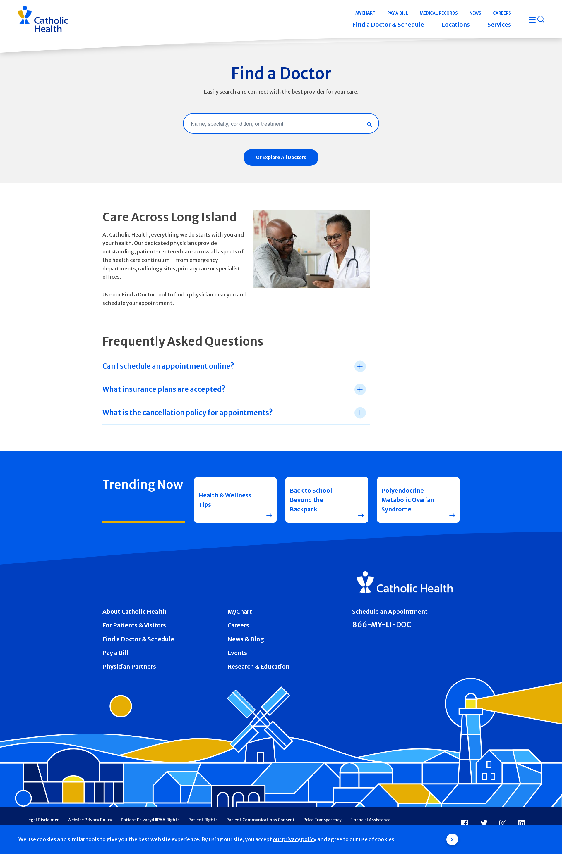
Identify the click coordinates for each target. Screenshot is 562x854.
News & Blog (245, 639)
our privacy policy (294, 839)
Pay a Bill (115, 652)
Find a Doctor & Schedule (138, 639)
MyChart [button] (365, 13)
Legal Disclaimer (42, 819)
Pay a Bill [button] (397, 13)
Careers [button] (502, 13)
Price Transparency (323, 819)
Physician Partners (129, 666)
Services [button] (499, 24)
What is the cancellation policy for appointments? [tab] (187, 412)
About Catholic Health (134, 611)
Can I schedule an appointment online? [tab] (168, 366)
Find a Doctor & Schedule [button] (388, 24)
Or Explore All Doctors (281, 157)
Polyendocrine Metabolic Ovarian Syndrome (407, 500)
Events (237, 652)
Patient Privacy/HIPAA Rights (150, 819)
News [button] (475, 13)
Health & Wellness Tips (224, 499)
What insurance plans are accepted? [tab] (163, 389)
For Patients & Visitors (134, 625)
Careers (238, 625)
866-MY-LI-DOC (381, 624)
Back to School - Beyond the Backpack (313, 500)
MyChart (239, 611)
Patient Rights (202, 819)
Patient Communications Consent (260, 819)
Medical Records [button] (439, 13)
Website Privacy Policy (90, 819)
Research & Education (258, 666)
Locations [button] (456, 24)
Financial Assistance (370, 819)
